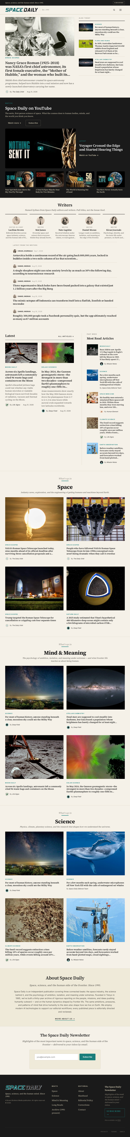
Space (55, 1091)
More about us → (65, 1019)
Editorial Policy (85, 1100)
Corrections (83, 1104)
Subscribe (118, 2)
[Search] (114, 10)
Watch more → (14, 123)
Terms (114, 1132)
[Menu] (120, 9)
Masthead (83, 1095)
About (81, 1091)
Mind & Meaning (60, 1100)
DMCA (122, 1132)
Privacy (104, 1132)
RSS (119, 1120)
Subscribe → (114, 1113)
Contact (82, 1109)
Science (55, 1095)
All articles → (66, 336)
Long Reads (57, 1104)
